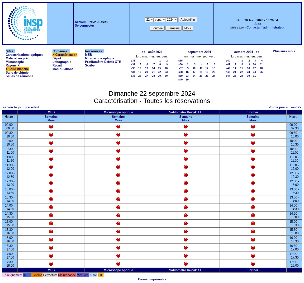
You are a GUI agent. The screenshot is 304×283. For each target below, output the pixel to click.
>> (258, 52)
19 (139, 72)
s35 (133, 75)
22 (159, 72)
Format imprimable (152, 279)
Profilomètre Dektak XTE (103, 62)
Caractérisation (66, 55)
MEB (88, 55)
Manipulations (62, 69)
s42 (228, 68)
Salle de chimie (17, 72)
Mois (51, 120)
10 (194, 68)
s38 (180, 72)
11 (201, 68)
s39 (180, 75)
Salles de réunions (19, 76)
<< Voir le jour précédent (21, 107)
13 (146, 68)
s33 (133, 68)
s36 (180, 64)
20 (146, 72)
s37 (180, 68)
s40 (180, 79)
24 (194, 75)
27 (146, 75)
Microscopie (15, 62)
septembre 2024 (199, 52)
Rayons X (13, 65)
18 (201, 72)
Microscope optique (99, 58)
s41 (228, 64)
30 (166, 75)
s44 (228, 75)
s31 (133, 60)
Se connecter (84, 25)
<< (143, 52)
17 (194, 72)
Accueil (80, 22)
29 (159, 75)
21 (153, 72)
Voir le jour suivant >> (285, 107)
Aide (257, 24)
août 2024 (155, 52)
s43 (228, 72)
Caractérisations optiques (24, 55)
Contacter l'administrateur (266, 27)
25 (201, 75)
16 (166, 68)
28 (153, 75)
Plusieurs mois (284, 51)
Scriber (90, 65)
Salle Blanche (19, 69)
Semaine (51, 116)
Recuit (57, 65)
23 (166, 72)
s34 (133, 72)
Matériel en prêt (17, 58)
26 (139, 75)
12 (139, 68)
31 (254, 75)
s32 (133, 64)
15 (159, 68)
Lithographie (61, 62)
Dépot (56, 58)
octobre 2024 (243, 52)
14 (153, 68)
